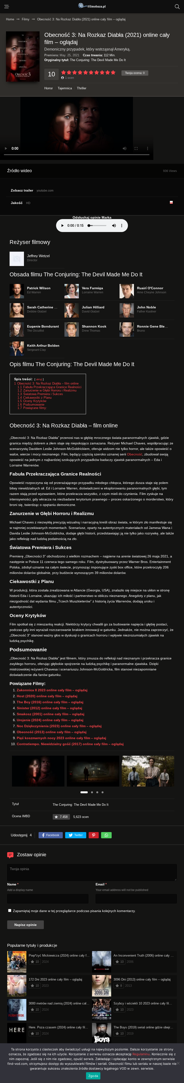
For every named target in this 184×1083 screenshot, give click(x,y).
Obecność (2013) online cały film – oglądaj (51, 732)
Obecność (134, 454)
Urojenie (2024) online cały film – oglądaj (50, 720)
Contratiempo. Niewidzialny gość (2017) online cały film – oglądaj (70, 744)
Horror (48, 88)
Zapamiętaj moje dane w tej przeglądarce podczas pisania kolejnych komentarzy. (74, 911)
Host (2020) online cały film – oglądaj (47, 696)
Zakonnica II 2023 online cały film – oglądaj (52, 690)
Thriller (81, 88)
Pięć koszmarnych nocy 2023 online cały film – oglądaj (61, 738)
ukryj (39, 379)
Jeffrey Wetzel (38, 256)
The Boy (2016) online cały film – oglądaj (50, 702)
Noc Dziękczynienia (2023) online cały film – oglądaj (59, 726)
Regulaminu (141, 1054)
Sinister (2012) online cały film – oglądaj (49, 708)
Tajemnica (65, 88)
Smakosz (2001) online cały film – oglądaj (50, 714)
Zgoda (93, 1076)
